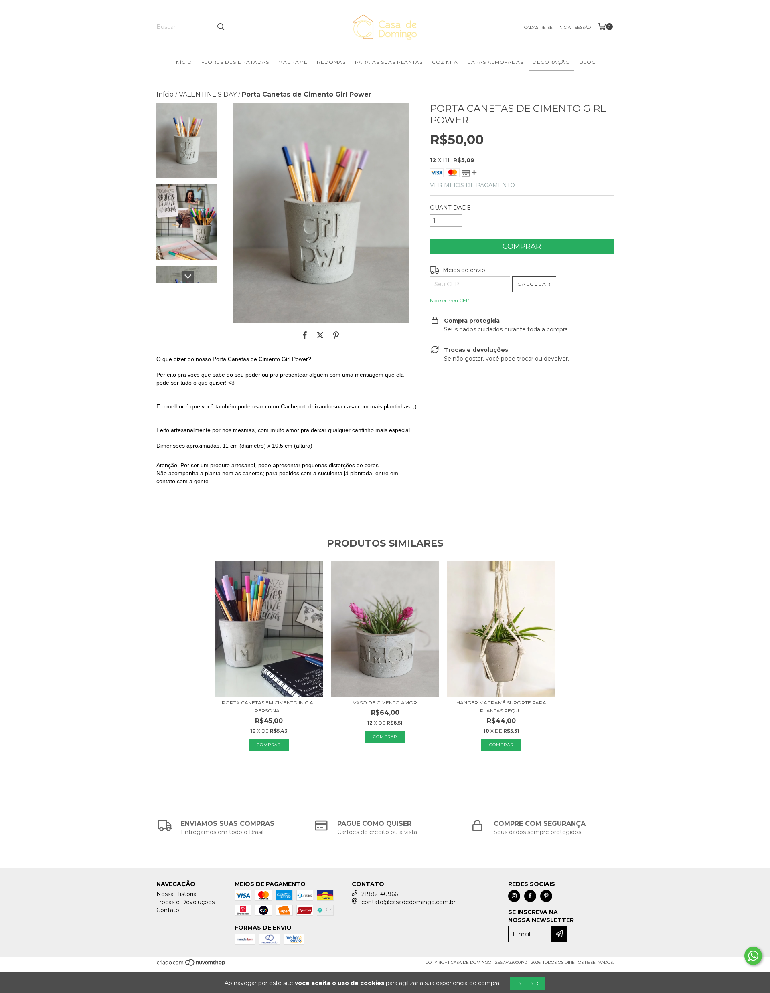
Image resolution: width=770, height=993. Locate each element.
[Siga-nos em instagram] (514, 896)
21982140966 (379, 894)
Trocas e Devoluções (185, 902)
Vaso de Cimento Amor (385, 703)
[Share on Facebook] (305, 335)
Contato (167, 910)
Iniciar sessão (574, 27)
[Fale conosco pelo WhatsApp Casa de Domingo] (753, 956)
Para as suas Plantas (389, 62)
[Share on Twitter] (320, 335)
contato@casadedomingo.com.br (408, 902)
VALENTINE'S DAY (208, 94)
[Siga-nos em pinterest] (546, 896)
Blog (588, 62)
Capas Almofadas (495, 62)
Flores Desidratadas (235, 62)
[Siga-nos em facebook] (530, 896)
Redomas (331, 62)
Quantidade (450, 207)
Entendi (527, 983)
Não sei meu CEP (450, 300)
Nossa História (176, 894)
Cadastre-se (538, 27)
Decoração (551, 62)
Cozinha (445, 62)
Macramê (293, 62)
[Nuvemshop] (191, 964)
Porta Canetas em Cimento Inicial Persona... (269, 707)
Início (183, 62)
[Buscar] (221, 27)
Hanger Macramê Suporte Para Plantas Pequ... (501, 707)
